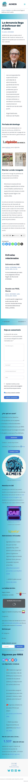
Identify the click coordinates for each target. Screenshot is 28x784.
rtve (16, 269)
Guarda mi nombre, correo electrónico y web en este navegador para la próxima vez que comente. (13, 386)
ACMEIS (13, 4)
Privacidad (14, 765)
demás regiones (15, 754)
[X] (21, 244)
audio (19, 267)
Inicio (3, 10)
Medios (8, 10)
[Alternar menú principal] (25, 4)
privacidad (21, 650)
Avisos (7, 294)
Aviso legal (14, 763)
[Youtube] (12, 660)
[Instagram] (6, 660)
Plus (23, 446)
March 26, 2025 (11, 582)
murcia (7, 269)
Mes (4, 638)
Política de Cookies (14, 767)
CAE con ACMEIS (16, 521)
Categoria (6, 633)
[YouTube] (19, 770)
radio (11, 269)
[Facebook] (9, 244)
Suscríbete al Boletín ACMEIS (12, 392)
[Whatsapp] (12, 244)
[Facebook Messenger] (15, 244)
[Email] (18, 244)
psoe (11, 295)
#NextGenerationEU (12, 568)
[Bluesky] (6, 244)
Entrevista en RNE (12, 264)
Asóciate (14, 437)
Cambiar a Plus (14, 451)
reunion (15, 295)
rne (14, 269)
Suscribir (20, 646)
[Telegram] (3, 244)
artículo (8, 147)
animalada (18, 480)
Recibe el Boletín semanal (9, 643)
